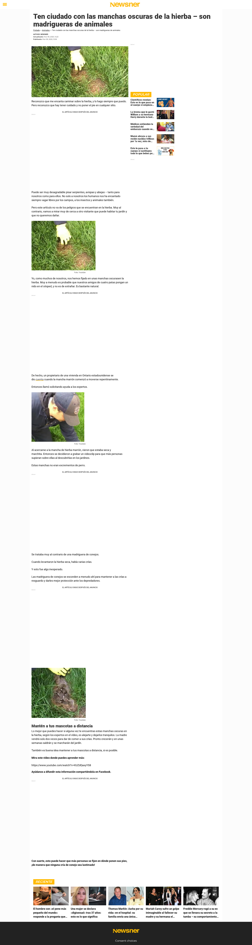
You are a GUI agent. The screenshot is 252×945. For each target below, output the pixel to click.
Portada (36, 30)
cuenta (40, 379)
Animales (46, 30)
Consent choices (126, 940)
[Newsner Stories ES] (125, 5)
